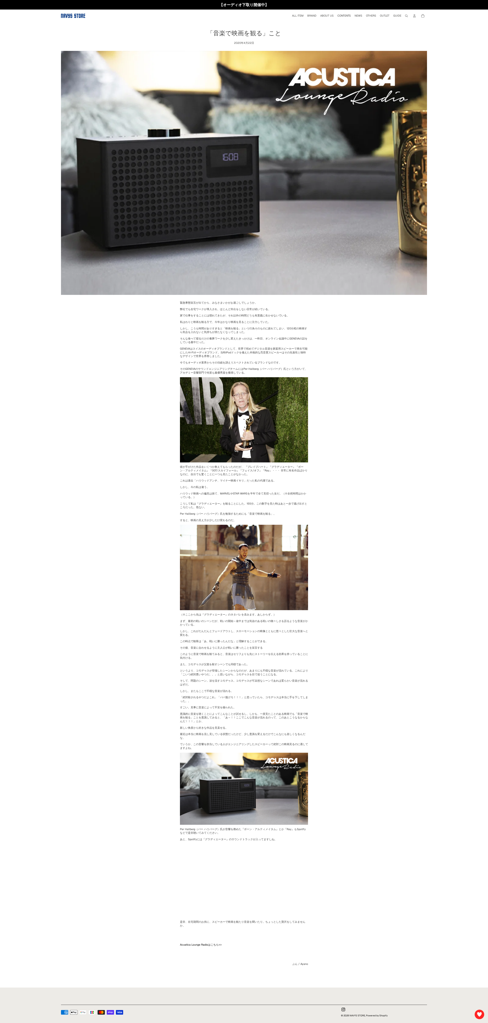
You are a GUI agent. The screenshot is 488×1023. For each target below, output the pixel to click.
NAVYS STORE (357, 1015)
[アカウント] (414, 16)
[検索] (406, 16)
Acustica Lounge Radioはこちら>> (201, 944)
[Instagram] (343, 1009)
